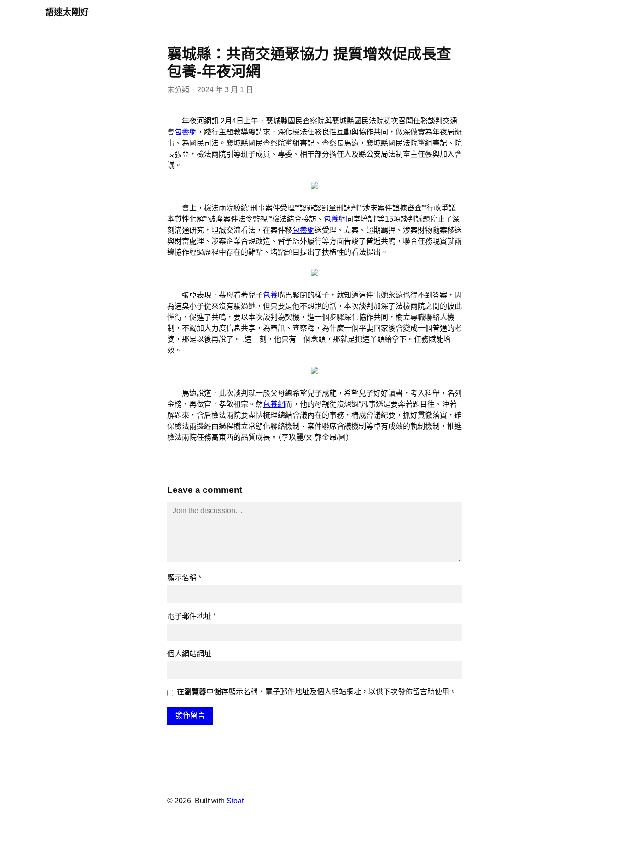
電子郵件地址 (191, 616)
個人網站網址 (189, 654)
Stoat (235, 801)
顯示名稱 (184, 578)
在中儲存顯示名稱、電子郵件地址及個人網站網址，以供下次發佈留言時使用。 (317, 692)
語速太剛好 (67, 12)
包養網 (186, 132)
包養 (270, 295)
